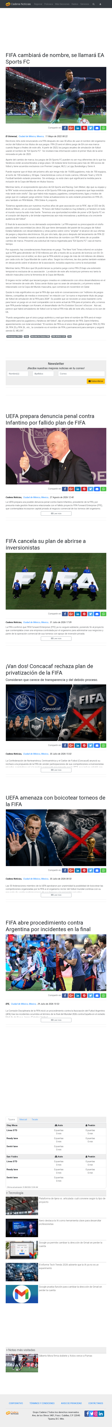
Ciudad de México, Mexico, (32, 136)
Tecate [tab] (35, 1119)
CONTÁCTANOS (95, 1403)
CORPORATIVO (16, 1403)
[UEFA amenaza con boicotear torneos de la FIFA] (97, 870)
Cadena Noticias (20, 4)
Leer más (57, 513)
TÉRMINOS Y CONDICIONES (42, 1403)
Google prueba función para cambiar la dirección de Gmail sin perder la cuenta (70, 1288)
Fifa (69, 336)
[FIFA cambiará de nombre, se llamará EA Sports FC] (97, 127)
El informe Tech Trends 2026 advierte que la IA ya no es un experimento (69, 1266)
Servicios (84, 4)
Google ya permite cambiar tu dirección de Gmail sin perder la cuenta (70, 1244)
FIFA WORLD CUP (58, 336)
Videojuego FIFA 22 (14, 336)
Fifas (26, 336)
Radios (75, 4)
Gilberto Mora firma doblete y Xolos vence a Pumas (65, 1355)
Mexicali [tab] (23, 1119)
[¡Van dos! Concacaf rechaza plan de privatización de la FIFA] (97, 745)
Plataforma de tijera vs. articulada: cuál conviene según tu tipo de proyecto (72, 1200)
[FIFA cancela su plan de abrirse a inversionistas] (97, 613)
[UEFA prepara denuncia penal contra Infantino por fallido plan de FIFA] (97, 488)
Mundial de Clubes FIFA (40, 336)
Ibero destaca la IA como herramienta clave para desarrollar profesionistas (70, 1222)
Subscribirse (97, 381)
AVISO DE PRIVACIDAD (71, 1403)
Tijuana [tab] (11, 1119)
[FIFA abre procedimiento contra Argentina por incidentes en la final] (97, 995)
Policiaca (48, 4)
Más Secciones (62, 4)
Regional (38, 4)
